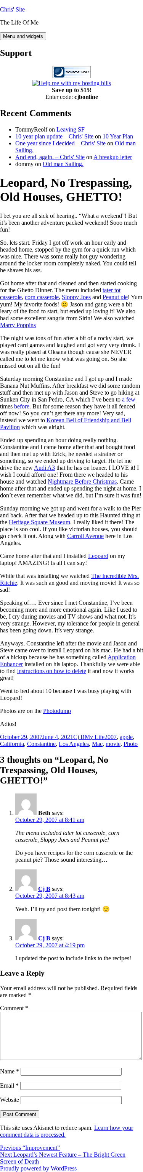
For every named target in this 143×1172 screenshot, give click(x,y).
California (12, 744)
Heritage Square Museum (39, 522)
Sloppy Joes (76, 297)
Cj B (79, 737)
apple (126, 737)
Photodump (57, 711)
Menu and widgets (23, 36)
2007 (110, 737)
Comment (14, 1008)
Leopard (98, 556)
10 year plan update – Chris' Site (54, 136)
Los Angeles (74, 744)
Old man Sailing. (63, 164)
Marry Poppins (18, 325)
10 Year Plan (118, 136)
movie (113, 744)
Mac (97, 744)
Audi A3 (44, 467)
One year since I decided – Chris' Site (60, 143)
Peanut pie (115, 297)
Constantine (41, 744)
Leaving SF (70, 129)
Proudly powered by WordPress (38, 1168)
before (21, 406)
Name (9, 1071)
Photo (131, 744)
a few (128, 399)
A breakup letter (112, 157)
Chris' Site (12, 9)
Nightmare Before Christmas (82, 481)
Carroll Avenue (85, 536)
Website (9, 1099)
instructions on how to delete (51, 671)
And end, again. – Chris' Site (50, 157)
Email (9, 1085)
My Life (94, 737)
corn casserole (42, 297)
